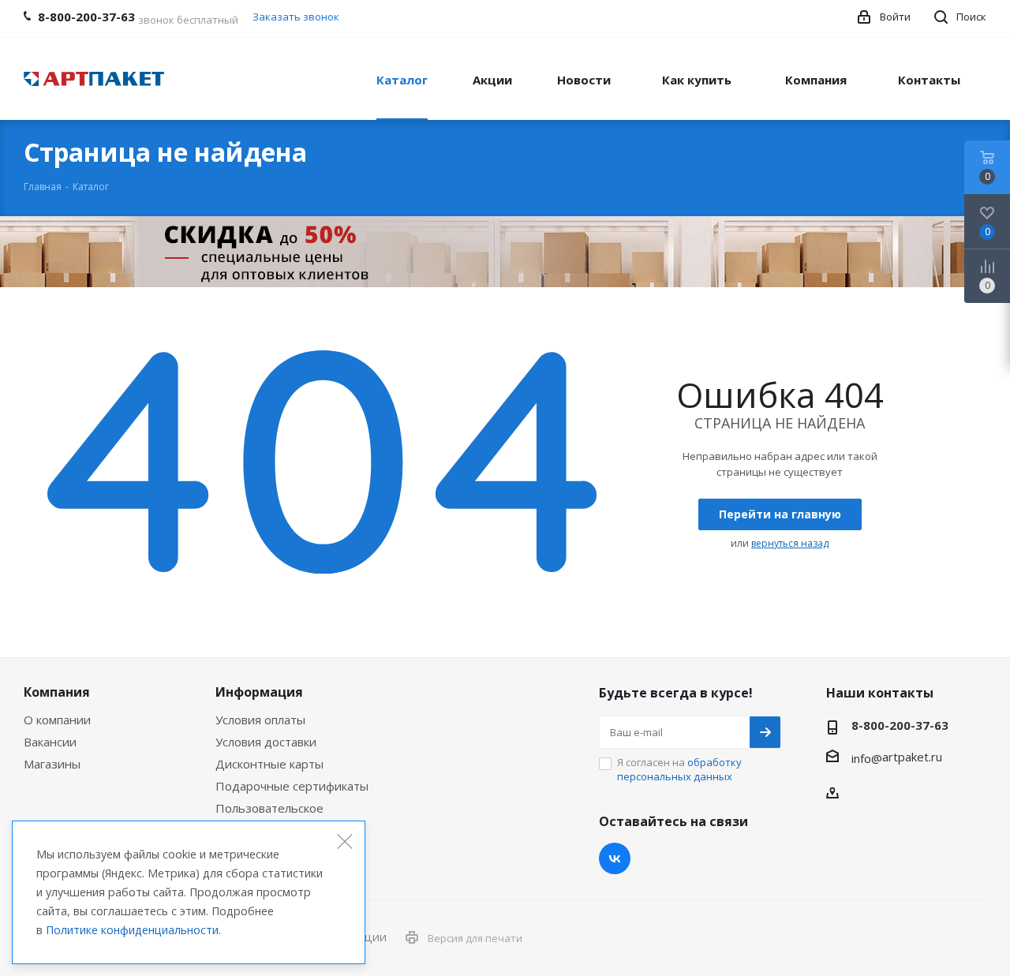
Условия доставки (265, 742)
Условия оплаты (260, 719)
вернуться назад (790, 543)
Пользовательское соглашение (269, 815)
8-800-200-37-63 (899, 725)
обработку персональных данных (679, 769)
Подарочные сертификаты (291, 786)
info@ (866, 758)
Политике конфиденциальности (132, 929)
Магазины (52, 764)
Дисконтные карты (269, 764)
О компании (57, 719)
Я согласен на (679, 769)
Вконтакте (614, 858)
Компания (57, 692)
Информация (259, 692)
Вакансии (50, 742)
